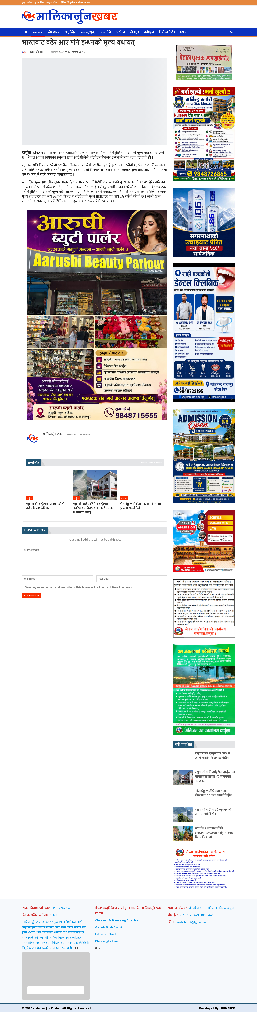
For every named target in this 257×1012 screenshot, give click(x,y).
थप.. (97, 947)
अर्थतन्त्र (120, 32)
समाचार (37, 32)
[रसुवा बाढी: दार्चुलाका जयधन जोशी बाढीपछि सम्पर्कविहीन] (47, 485)
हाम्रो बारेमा (27, 3)
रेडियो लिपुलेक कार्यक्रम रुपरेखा (76, 3)
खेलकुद (134, 32)
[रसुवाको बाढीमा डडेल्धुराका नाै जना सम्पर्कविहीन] (183, 814)
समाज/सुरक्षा (88, 32)
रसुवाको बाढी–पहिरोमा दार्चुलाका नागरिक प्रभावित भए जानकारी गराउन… (215, 777)
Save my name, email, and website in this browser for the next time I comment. (79, 587)
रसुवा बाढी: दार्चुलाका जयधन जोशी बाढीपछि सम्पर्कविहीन (212, 756)
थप (182, 32)
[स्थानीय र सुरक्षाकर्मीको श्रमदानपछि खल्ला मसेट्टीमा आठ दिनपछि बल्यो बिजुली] (183, 833)
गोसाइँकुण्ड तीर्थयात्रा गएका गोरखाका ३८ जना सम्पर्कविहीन (213, 793)
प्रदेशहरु (52, 32)
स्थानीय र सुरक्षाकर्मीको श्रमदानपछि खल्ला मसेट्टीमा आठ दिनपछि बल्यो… (214, 833)
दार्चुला (29, 498)
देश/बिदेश (70, 32)
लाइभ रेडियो (52, 3)
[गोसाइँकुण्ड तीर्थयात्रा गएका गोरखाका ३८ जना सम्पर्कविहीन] (142, 485)
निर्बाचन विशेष (167, 32)
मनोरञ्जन (149, 32)
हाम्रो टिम (39, 3)
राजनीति (106, 32)
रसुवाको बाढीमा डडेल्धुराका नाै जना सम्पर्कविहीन (213, 812)
